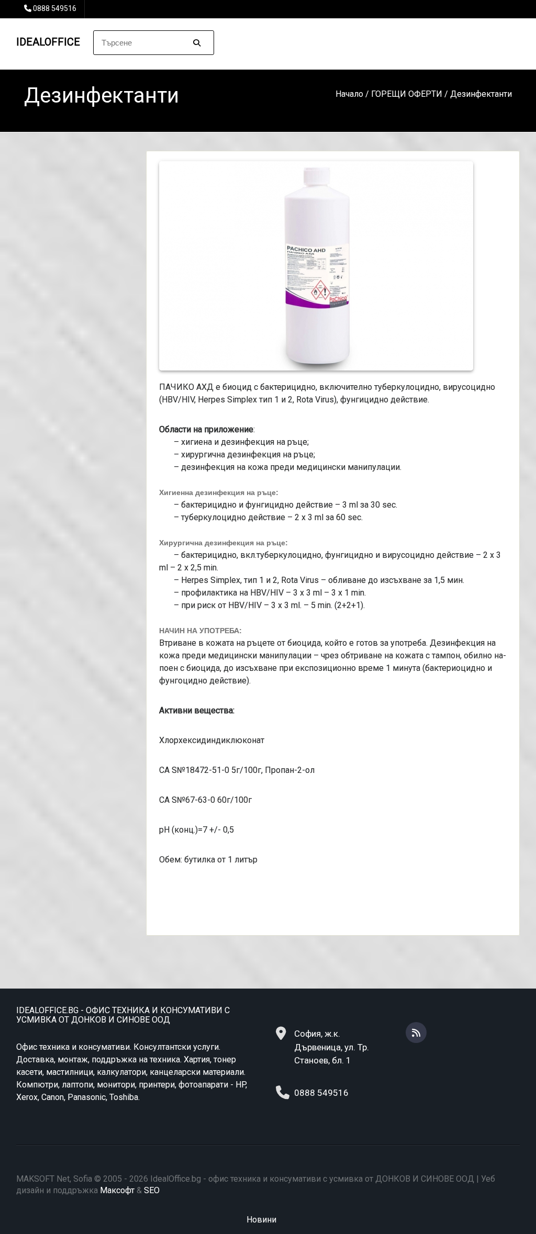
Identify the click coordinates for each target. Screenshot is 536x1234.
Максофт (117, 1190)
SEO (152, 1190)
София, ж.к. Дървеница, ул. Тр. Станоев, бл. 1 (331, 1046)
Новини (261, 1220)
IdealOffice (48, 42)
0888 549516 (54, 8)
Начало (349, 94)
